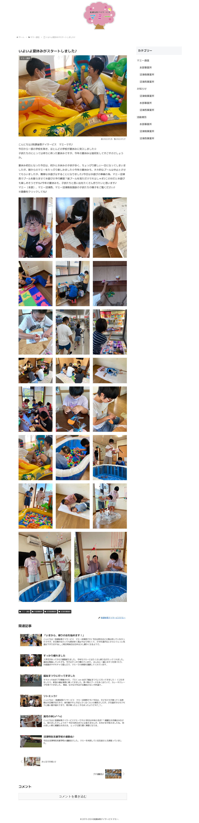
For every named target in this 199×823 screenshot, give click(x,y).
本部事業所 (38, 611)
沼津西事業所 (66, 611)
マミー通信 (26, 611)
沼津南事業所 (51, 611)
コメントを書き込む (73, 796)
